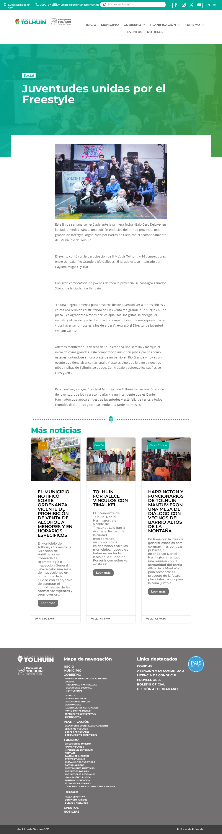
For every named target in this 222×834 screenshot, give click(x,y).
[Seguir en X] (191, 5)
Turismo (192, 25)
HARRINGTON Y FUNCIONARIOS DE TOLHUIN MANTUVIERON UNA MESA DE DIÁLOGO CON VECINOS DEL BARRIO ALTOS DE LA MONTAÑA (166, 530)
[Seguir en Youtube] (199, 5)
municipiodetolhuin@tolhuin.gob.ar (81, 4)
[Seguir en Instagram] (184, 5)
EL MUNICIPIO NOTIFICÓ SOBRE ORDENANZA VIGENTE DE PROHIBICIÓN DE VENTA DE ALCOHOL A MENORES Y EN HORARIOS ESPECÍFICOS (55, 530)
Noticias (155, 32)
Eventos (134, 32)
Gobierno (132, 25)
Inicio (91, 25)
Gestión (99, 445)
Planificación (163, 25)
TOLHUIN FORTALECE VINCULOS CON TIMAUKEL (111, 530)
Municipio (110, 25)
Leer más (48, 603)
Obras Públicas (158, 445)
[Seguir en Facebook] (176, 5)
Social (29, 75)
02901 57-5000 (49, 4)
